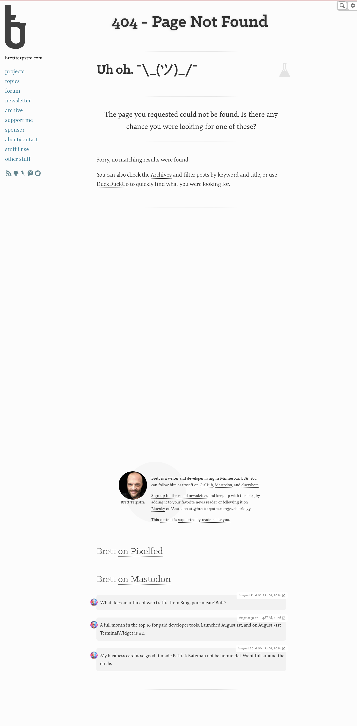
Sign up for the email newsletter (179, 495)
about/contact (21, 139)
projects (15, 71)
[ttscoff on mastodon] (30, 173)
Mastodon (223, 485)
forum (12, 91)
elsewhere (250, 485)
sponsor (15, 129)
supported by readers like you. (204, 519)
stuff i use (17, 149)
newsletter (18, 100)
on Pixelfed (140, 551)
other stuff (18, 159)
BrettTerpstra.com (23, 58)
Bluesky (158, 508)
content (166, 519)
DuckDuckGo (112, 184)
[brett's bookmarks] (23, 173)
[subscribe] (8, 173)
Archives (161, 174)
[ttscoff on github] (15, 173)
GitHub (206, 485)
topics (12, 81)
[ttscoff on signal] (37, 173)
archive (14, 110)
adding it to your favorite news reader (184, 502)
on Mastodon (144, 579)
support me (19, 120)
